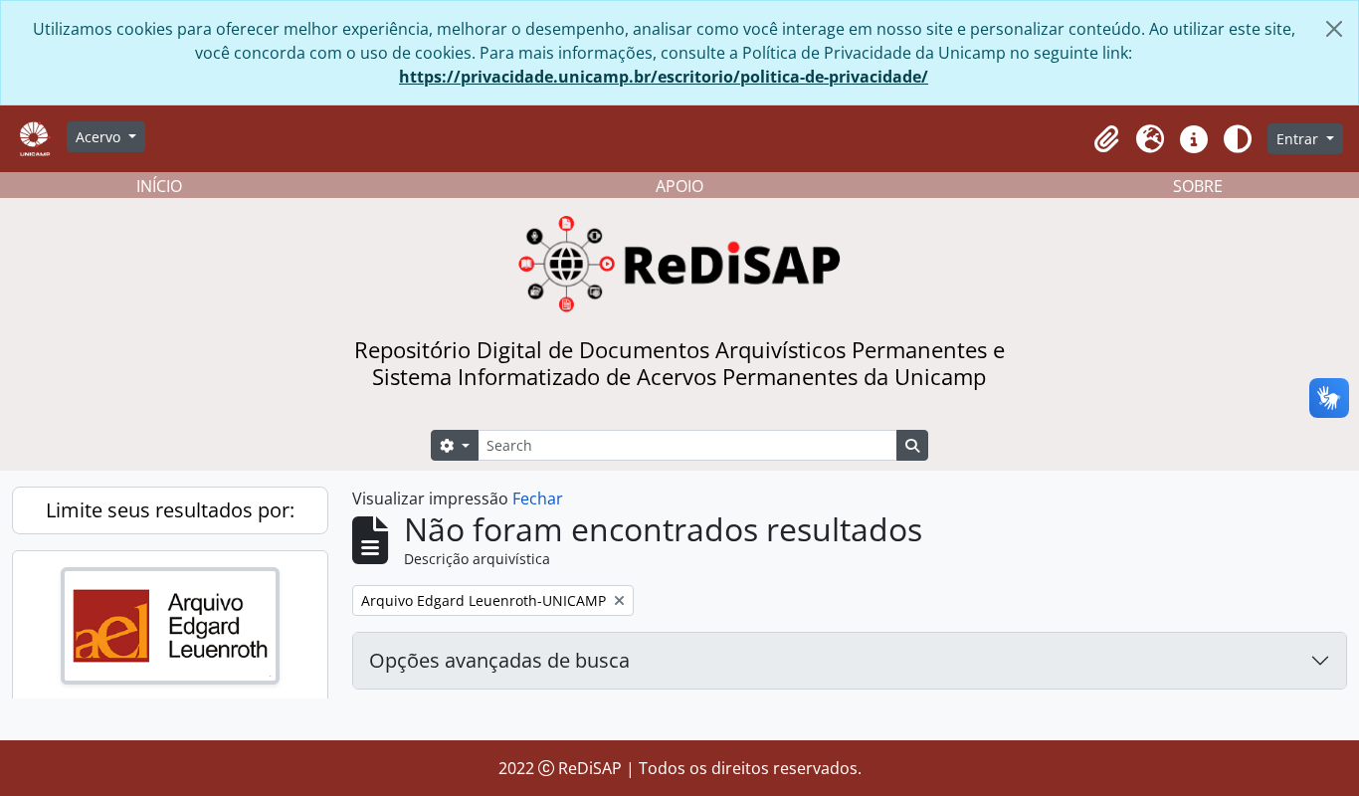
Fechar (537, 498)
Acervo (100, 136)
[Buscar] (290, 751)
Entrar (1299, 138)
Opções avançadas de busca (499, 660)
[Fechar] (1334, 29)
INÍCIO (159, 186)
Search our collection (125, 712)
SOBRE (1198, 186)
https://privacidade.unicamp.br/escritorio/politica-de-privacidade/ (663, 77)
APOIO (679, 186)
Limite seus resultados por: (170, 510)
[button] (1106, 139)
